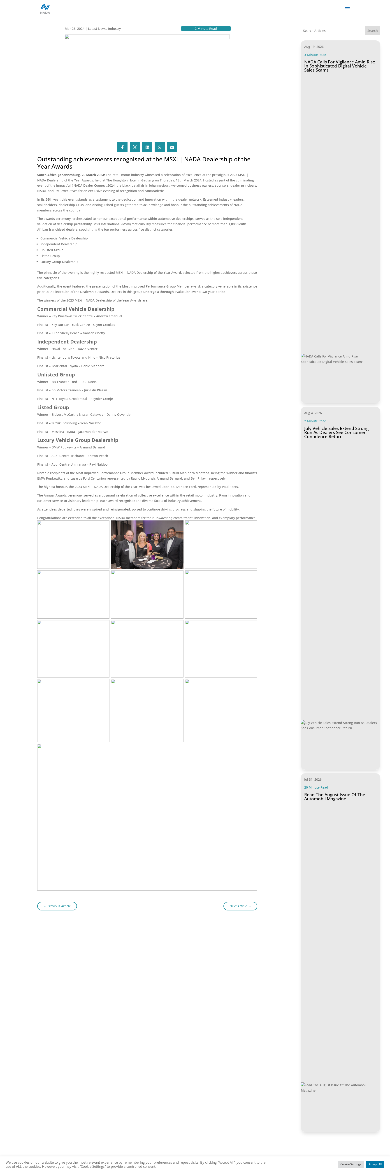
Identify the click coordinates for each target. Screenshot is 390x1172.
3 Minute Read (315, 55)
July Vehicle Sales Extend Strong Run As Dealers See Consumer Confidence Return (336, 432)
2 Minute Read (315, 421)
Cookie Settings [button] (350, 1164)
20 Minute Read (316, 787)
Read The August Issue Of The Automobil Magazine (334, 796)
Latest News (97, 28)
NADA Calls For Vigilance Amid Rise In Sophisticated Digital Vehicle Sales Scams (339, 66)
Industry (114, 28)
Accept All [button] (375, 1164)
